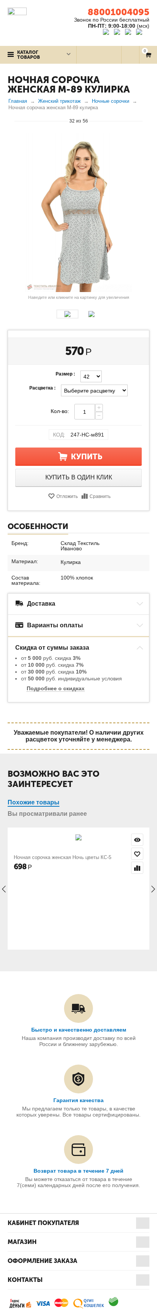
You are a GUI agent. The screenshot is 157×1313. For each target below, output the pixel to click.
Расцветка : (42, 388)
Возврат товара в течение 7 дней (78, 1171)
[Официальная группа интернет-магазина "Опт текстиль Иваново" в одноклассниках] (118, 33)
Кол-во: (60, 411)
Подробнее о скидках (56, 688)
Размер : (65, 374)
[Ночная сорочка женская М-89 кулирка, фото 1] (78, 212)
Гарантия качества (78, 1100)
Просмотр (137, 840)
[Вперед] (146, 120)
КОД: (59, 435)
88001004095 (118, 11)
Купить (87, 456)
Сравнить (100, 496)
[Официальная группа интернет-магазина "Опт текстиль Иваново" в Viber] (129, 33)
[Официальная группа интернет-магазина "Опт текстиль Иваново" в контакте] (107, 33)
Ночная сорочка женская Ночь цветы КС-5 (62, 857)
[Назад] (11, 120)
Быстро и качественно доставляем (78, 1030)
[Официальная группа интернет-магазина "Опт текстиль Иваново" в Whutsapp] (142, 33)
